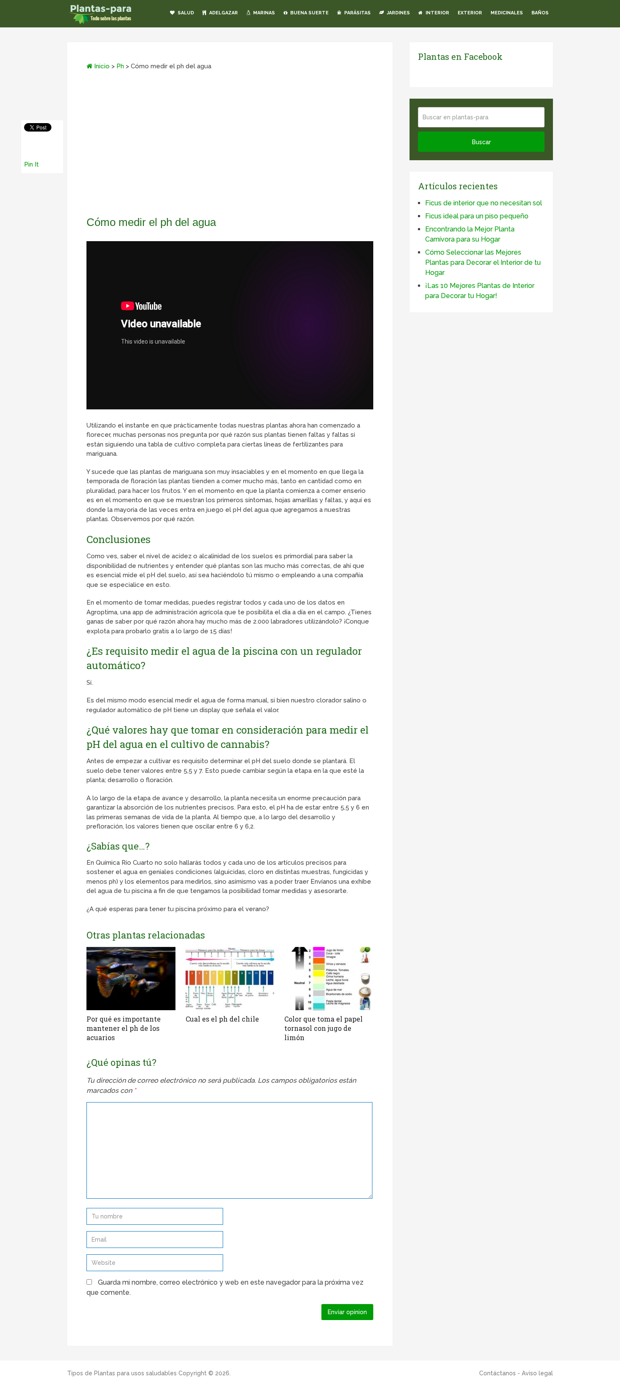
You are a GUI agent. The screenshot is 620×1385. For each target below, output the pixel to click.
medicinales (507, 13)
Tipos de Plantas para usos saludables (122, 1373)
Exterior (470, 13)
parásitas (357, 13)
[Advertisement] (229, 146)
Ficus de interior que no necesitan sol (483, 203)
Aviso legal (537, 1373)
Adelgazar (223, 13)
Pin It (31, 164)
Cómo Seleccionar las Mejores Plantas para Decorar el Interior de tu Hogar (483, 262)
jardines (397, 13)
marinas (263, 13)
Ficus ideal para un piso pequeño (476, 216)
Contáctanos (497, 1373)
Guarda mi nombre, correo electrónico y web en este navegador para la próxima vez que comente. (225, 1287)
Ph (120, 66)
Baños (540, 13)
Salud (185, 13)
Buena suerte (309, 13)
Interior (436, 13)
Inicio (101, 66)
